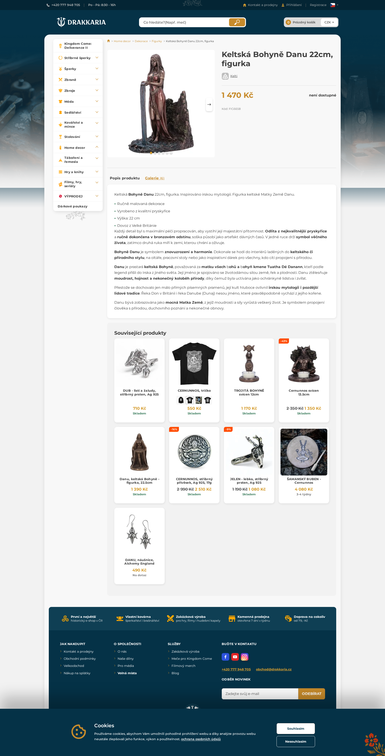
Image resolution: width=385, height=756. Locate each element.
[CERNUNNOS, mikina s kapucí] (181, 400)
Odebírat (312, 694)
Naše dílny (126, 659)
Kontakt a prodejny (263, 5)
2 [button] (155, 153)
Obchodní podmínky (80, 659)
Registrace (318, 5)
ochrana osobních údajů (201, 739)
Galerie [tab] (154, 178)
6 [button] (171, 153)
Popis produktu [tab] (125, 178)
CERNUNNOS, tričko (194, 391)
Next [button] (209, 104)
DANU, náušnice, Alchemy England (139, 562)
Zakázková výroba (185, 651)
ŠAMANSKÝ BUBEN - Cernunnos (304, 481)
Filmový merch (183, 666)
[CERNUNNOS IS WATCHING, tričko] (208, 400)
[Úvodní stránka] (109, 41)
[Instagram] (244, 657)
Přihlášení (294, 5)
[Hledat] (237, 22)
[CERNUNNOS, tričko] (190, 400)
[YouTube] (235, 657)
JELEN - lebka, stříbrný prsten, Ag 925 (249, 481)
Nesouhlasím (295, 742)
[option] (161, 104)
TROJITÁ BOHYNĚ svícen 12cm (249, 392)
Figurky (157, 41)
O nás (122, 651)
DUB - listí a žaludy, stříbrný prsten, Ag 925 (139, 392)
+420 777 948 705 (65, 5)
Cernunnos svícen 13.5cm (304, 392)
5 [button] (167, 153)
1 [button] (151, 153)
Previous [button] (112, 104)
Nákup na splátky (77, 673)
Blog (175, 673)
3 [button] (159, 153)
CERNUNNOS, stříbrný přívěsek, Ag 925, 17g (194, 481)
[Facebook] (225, 657)
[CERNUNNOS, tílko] (199, 400)
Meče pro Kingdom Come (192, 659)
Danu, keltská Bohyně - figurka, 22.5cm (139, 481)
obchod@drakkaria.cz (274, 669)
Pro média (126, 666)
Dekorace (141, 41)
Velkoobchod (74, 666)
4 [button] (163, 153)
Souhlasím (295, 729)
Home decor (122, 41)
